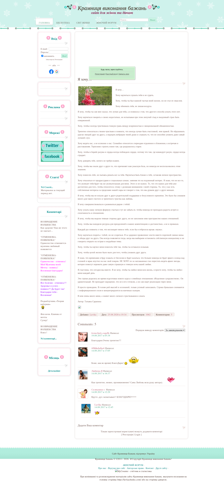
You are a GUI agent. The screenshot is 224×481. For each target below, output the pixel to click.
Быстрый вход (111, 74)
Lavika (93, 314)
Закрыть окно (124, 74)
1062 (148, 314)
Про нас (102, 468)
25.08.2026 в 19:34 (117, 314)
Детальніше (54, 370)
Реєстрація (128, 434)
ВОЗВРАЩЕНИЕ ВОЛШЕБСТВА (49, 223)
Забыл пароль (50, 60)
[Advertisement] (131, 56)
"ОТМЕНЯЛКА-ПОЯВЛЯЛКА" (49, 238)
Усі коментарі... (49, 338)
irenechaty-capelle (100, 333)
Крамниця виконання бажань (112, 7)
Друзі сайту (161, 468)
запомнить (49, 55)
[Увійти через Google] (56, 71)
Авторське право (135, 468)
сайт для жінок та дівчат (112, 12)
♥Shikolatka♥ (98, 348)
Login (137, 434)
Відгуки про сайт (116, 468)
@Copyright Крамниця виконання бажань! (151, 458)
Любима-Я (97, 371)
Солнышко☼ (98, 389)
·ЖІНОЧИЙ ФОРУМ (133, 464)
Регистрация (100, 74)
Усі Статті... (47, 187)
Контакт (150, 468)
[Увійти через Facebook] (51, 71)
